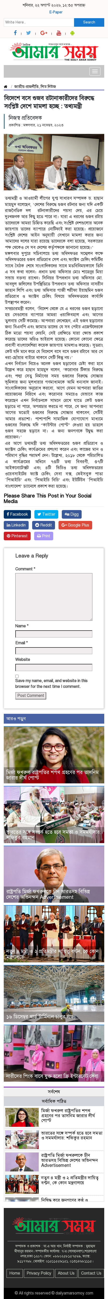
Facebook (18, 514)
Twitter (48, 514)
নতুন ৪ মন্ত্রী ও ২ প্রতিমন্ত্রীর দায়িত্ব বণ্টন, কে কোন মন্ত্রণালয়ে (52, 954)
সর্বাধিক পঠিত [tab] (54, 1101)
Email (21, 642)
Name (22, 626)
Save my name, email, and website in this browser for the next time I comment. (51, 683)
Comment (25, 569)
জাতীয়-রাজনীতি (26, 86)
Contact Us (91, 1273)
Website (22, 659)
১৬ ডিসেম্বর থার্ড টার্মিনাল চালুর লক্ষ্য (41, 1017)
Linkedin (18, 525)
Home (14, 1273)
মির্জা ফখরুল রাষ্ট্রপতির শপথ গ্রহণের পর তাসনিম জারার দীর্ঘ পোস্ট (52, 775)
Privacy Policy (39, 1273)
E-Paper (56, 12)
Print (45, 536)
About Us (66, 1273)
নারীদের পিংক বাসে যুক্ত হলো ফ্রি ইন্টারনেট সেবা (52, 1076)
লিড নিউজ (48, 86)
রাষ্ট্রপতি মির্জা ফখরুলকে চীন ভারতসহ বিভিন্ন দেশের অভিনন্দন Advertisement (48, 894)
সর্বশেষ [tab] (54, 1092)
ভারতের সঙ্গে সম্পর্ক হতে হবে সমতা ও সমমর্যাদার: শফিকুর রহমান (53, 835)
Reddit (45, 525)
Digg (74, 514)
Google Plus (78, 525)
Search (89, 22)
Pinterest (19, 536)
